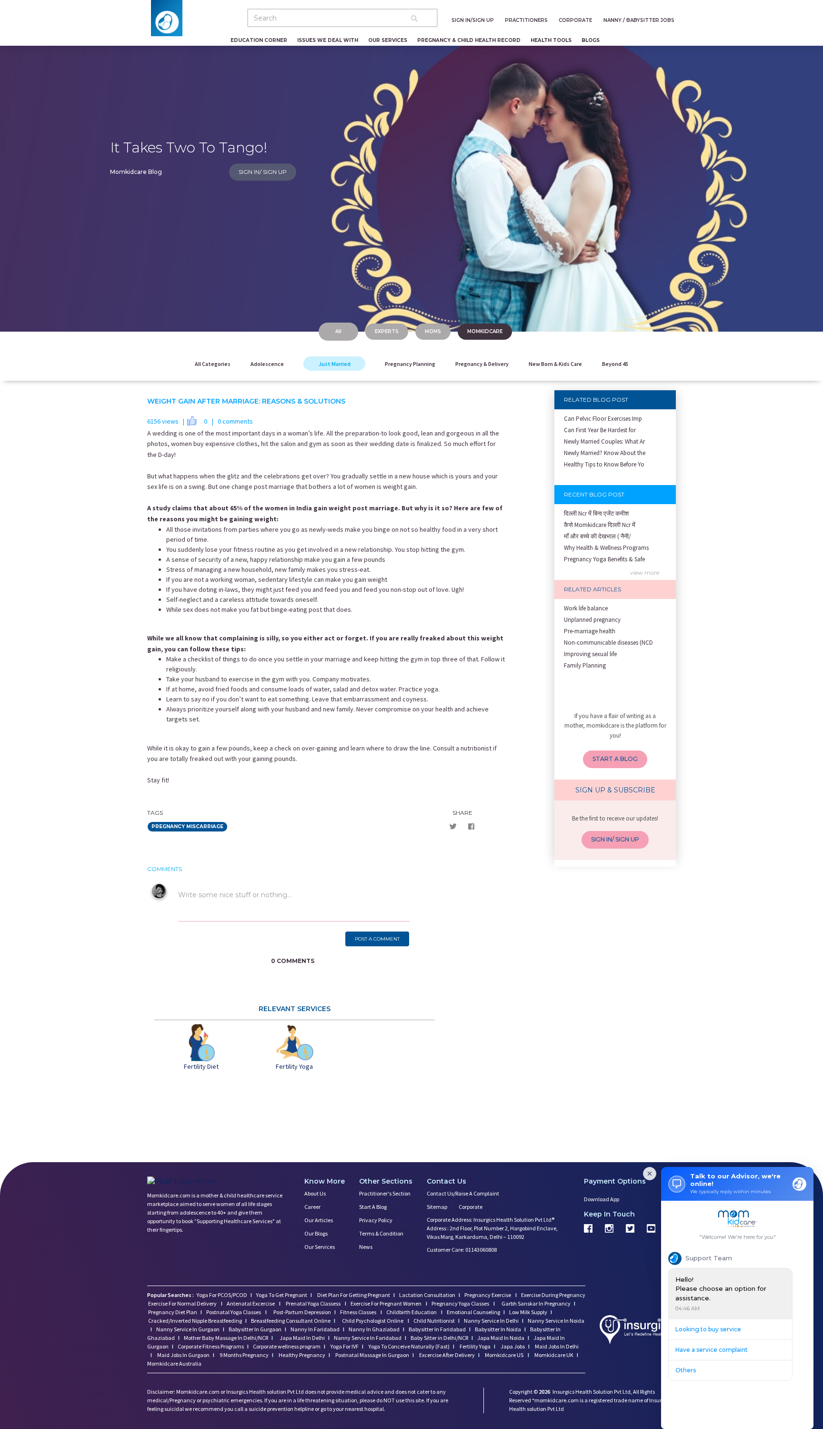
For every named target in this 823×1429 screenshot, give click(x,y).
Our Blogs (316, 1233)
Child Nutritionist (434, 1320)
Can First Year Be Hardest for (600, 430)
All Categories (213, 363)
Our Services (319, 1246)
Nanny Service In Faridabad (367, 1337)
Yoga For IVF (344, 1346)
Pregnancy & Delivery (482, 363)
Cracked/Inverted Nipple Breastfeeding (195, 1320)
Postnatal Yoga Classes (234, 1312)
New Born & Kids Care (555, 363)
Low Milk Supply (528, 1312)
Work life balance (586, 608)
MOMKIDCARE (484, 331)
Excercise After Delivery (446, 1354)
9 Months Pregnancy (244, 1354)
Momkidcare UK (553, 1354)
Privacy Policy (375, 1220)
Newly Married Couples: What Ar (604, 441)
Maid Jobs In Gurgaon (183, 1354)
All (338, 331)
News (365, 1246)
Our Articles (318, 1220)
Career (312, 1206)
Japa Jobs (512, 1346)
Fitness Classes (358, 1312)
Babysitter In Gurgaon (255, 1329)
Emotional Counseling (473, 1312)
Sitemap (437, 1206)
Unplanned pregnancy (592, 620)
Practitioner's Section (385, 1193)
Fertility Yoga (475, 1346)
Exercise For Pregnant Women (386, 1303)
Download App (601, 1199)
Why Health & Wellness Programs (606, 548)
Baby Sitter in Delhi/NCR (439, 1337)
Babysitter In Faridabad (437, 1329)
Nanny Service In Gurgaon (188, 1329)
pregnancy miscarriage (187, 826)
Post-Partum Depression (302, 1312)
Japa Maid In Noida (500, 1337)
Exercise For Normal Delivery (183, 1303)
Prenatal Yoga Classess (313, 1303)
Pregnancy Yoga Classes (461, 1303)
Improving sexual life (590, 654)
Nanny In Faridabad (315, 1329)
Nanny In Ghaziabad (374, 1329)
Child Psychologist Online (373, 1320)
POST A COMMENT (377, 939)
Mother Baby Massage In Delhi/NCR (226, 1337)
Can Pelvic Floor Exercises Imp (603, 419)
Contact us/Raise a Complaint (463, 1193)
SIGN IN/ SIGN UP (263, 171)
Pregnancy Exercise (488, 1294)
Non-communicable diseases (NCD (608, 642)
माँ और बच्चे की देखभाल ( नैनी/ (597, 536)
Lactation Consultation (427, 1294)
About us (315, 1193)
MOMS (433, 331)
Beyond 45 (615, 363)
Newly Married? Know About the (604, 453)
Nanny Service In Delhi (491, 1320)
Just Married (335, 363)
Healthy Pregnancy (301, 1354)
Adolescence (267, 363)
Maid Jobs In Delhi (556, 1346)
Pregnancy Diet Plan (172, 1312)
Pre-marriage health (589, 631)
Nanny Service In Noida (556, 1320)
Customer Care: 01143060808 (462, 1249)
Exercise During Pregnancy (553, 1294)
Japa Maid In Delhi (302, 1337)
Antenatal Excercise (251, 1303)
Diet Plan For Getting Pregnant (353, 1294)
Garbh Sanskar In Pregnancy (536, 1303)
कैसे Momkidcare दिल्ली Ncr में (599, 525)
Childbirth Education (412, 1312)
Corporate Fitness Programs (211, 1346)
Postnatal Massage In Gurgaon (371, 1354)
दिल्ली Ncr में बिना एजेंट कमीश (596, 513)
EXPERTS (387, 331)
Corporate (470, 1206)
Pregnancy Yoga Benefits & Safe (604, 559)
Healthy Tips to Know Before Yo (604, 464)
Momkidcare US (504, 1354)
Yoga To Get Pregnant (281, 1294)
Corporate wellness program (287, 1346)
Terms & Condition (381, 1233)
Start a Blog (373, 1206)
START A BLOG (615, 758)
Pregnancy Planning (410, 363)
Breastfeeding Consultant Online (291, 1320)
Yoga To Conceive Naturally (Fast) (409, 1346)
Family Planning (585, 665)
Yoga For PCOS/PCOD (221, 1294)
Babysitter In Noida (498, 1329)
